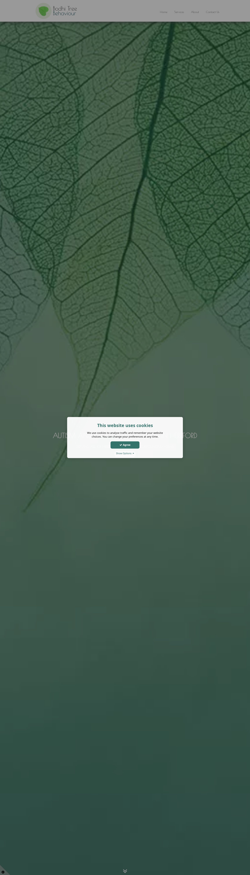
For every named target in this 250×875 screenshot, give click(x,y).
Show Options (124, 453)
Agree (126, 445)
